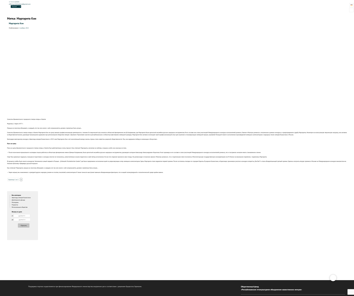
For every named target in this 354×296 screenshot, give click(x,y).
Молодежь (15, 202)
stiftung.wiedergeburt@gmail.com (20, 4)
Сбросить (24, 225)
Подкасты (15, 204)
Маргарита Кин (16, 23)
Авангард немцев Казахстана (21, 197)
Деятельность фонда (18, 200)
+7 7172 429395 (14, 2)
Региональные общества (19, 207)
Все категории (16, 195)
